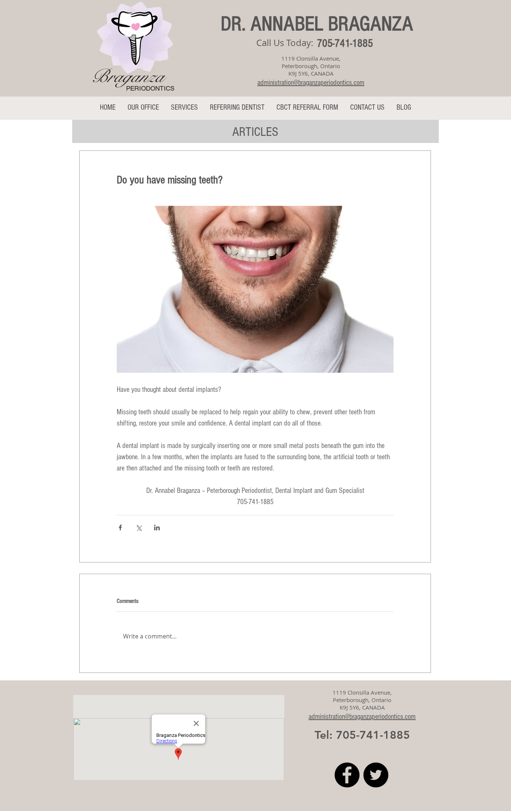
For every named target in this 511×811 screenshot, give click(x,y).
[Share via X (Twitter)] (138, 527)
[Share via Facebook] (120, 527)
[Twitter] (375, 774)
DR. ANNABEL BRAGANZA (317, 24)
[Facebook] (346, 774)
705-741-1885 (345, 43)
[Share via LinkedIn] (156, 527)
